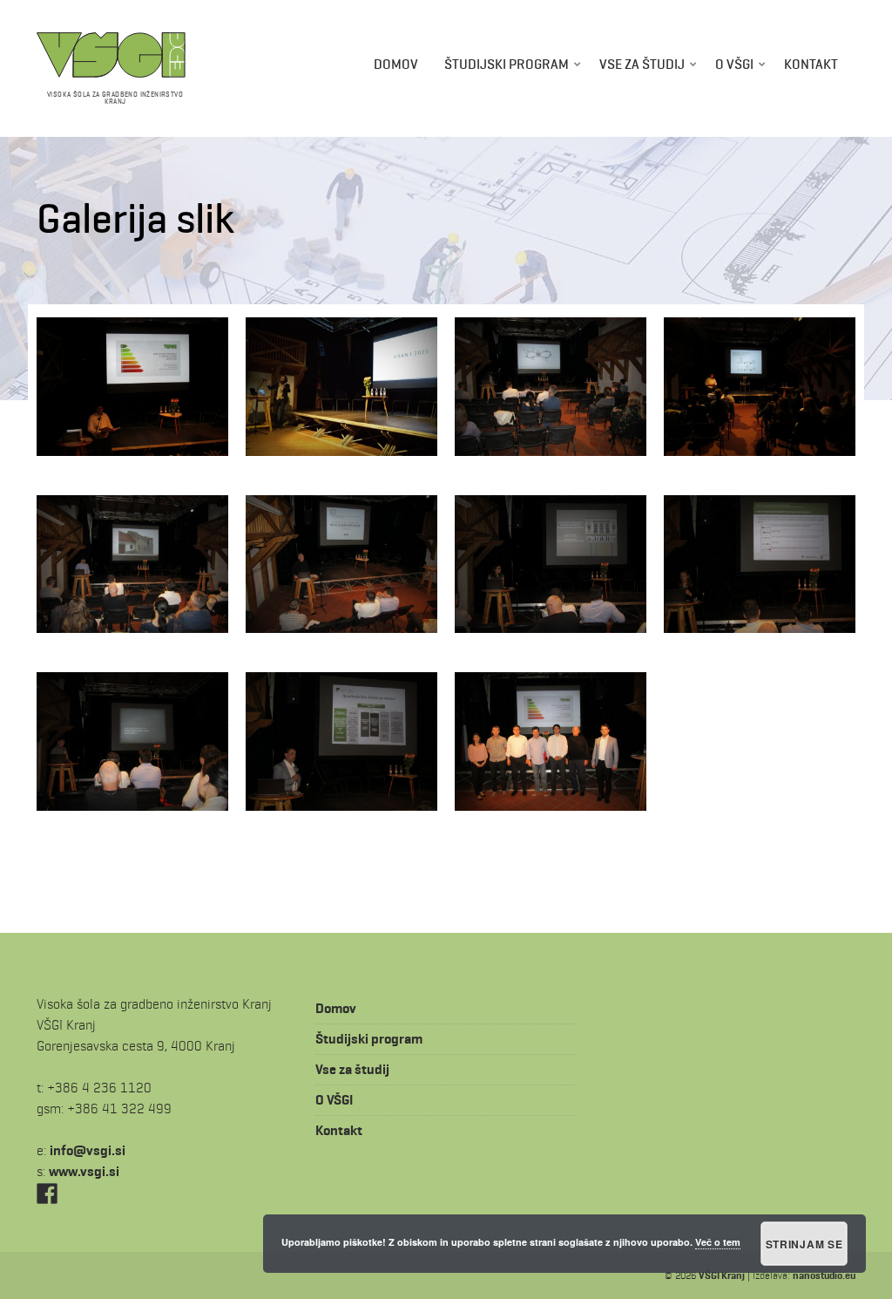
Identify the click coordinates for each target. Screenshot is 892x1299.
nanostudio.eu (824, 1275)
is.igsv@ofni (87, 1150)
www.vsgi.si (84, 1171)
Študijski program (506, 64)
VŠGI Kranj (722, 1275)
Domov (396, 64)
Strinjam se (804, 1244)
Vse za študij (642, 64)
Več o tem (717, 1241)
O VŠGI (734, 64)
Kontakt (811, 64)
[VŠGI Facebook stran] (47, 1192)
